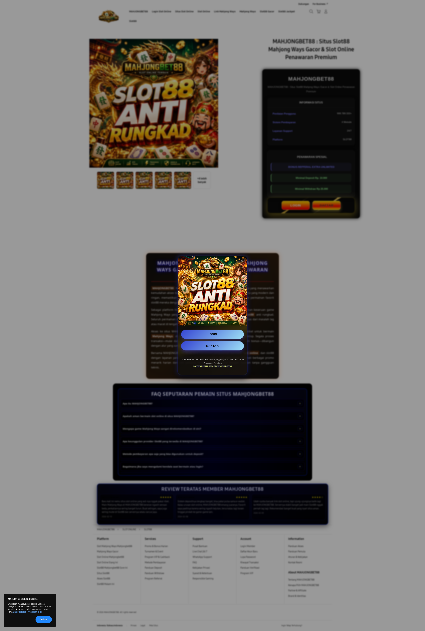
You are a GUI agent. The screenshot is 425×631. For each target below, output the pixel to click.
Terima (43, 619)
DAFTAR (212, 345)
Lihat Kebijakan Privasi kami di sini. (28, 612)
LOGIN (212, 334)
